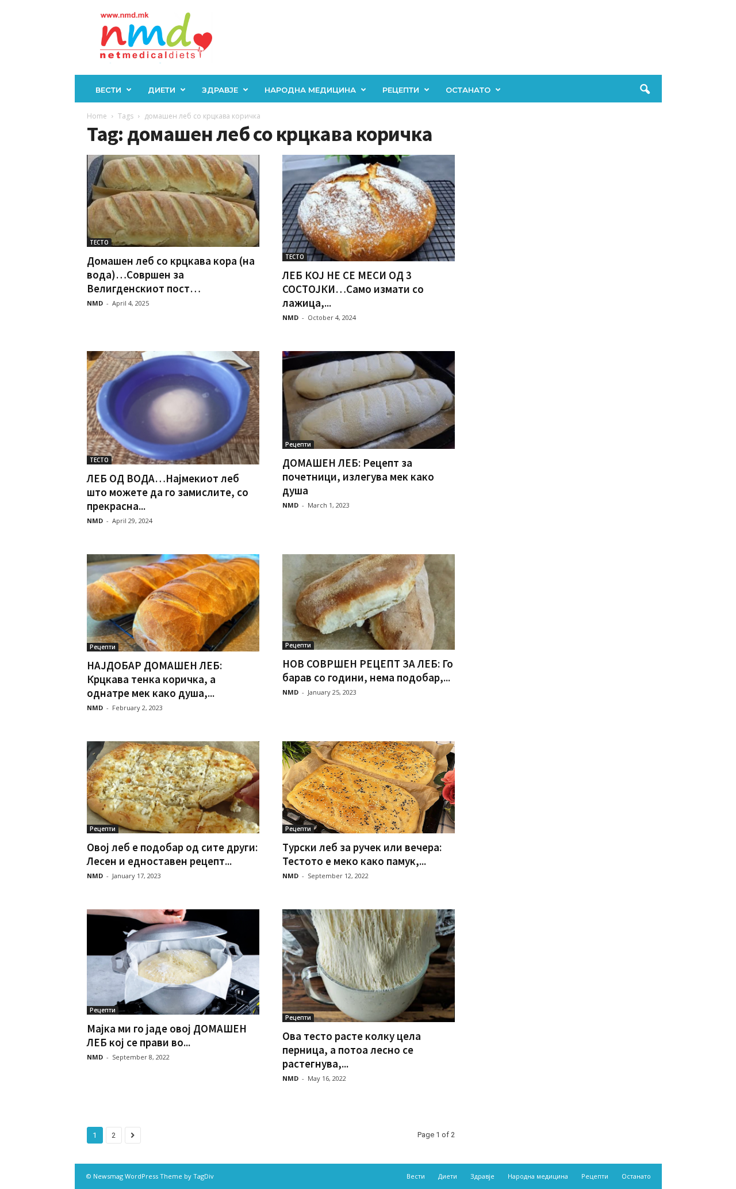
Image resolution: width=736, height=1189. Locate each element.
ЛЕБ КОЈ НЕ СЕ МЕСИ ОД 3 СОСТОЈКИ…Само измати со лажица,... (353, 289)
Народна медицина (310, 89)
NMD (95, 303)
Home (97, 116)
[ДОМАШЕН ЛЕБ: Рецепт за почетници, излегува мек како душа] (368, 400)
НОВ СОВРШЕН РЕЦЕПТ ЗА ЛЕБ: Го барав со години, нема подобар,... (367, 670)
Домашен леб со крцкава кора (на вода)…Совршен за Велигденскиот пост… (171, 274)
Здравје (220, 89)
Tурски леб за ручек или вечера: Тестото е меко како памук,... (362, 854)
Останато (468, 89)
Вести (108, 89)
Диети (161, 89)
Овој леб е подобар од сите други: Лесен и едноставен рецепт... (172, 854)
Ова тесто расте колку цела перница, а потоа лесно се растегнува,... (351, 1049)
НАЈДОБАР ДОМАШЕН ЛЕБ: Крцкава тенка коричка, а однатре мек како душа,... (154, 679)
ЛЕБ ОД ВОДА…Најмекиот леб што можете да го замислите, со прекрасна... (167, 492)
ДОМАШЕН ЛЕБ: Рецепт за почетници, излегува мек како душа (358, 476)
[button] (644, 89)
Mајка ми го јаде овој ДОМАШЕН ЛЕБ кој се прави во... (167, 1035)
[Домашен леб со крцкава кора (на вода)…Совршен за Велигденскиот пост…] (173, 201)
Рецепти (400, 89)
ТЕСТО (99, 242)
